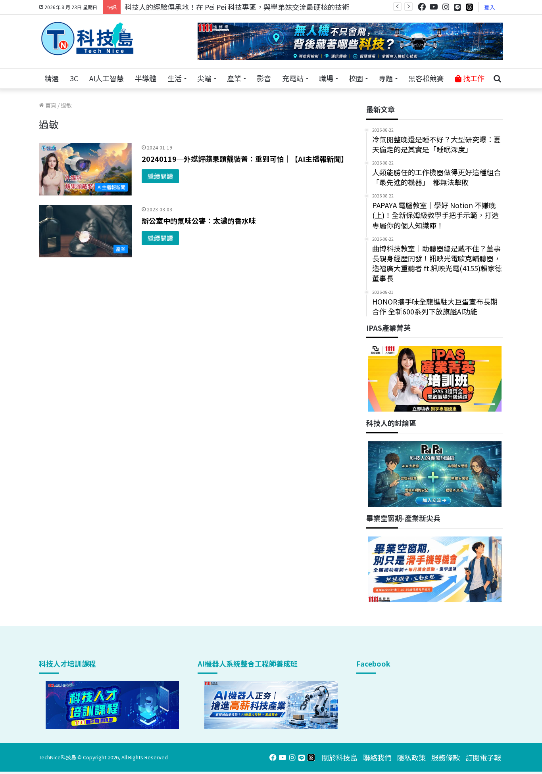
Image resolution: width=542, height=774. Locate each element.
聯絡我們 (377, 757)
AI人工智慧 (106, 78)
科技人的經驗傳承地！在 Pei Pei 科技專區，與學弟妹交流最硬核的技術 (237, 7)
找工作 (472, 78)
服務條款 (445, 757)
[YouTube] (434, 7)
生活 (174, 78)
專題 (386, 78)
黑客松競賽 (426, 78)
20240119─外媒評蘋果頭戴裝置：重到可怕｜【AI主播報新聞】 (245, 158)
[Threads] (469, 7)
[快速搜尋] (497, 78)
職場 (326, 78)
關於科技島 (339, 757)
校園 (356, 78)
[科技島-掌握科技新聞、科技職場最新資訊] (87, 38)
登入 (489, 7)
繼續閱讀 (160, 176)
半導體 (145, 78)
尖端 (204, 78)
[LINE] (457, 7)
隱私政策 (411, 757)
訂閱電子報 (483, 757)
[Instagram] (446, 7)
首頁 (50, 105)
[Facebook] (422, 7)
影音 (264, 78)
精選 (51, 78)
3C (74, 78)
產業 (234, 78)
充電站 (293, 78)
